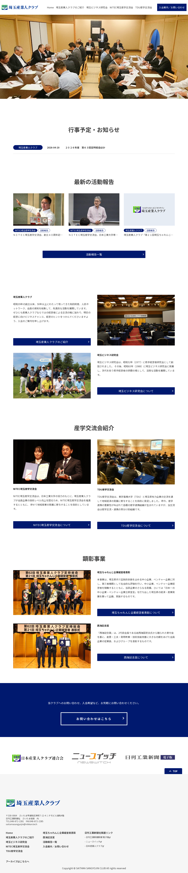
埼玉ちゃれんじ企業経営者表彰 (59, 832)
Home (50, 7)
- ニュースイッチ (92, 842)
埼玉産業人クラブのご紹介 (70, 7)
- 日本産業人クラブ (93, 846)
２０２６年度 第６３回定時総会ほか (85, 147)
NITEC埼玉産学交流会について (52, 525)
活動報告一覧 (94, 254)
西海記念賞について (136, 657)
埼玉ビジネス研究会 (97, 7)
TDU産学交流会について (136, 525)
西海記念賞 (49, 837)
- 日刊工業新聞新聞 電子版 (97, 837)
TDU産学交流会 (143, 7)
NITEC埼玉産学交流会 (121, 7)
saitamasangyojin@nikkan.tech (21, 824)
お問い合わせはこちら (94, 719)
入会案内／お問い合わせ (172, 7)
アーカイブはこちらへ (17, 861)
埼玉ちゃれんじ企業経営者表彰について (136, 612)
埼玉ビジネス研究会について (136, 391)
